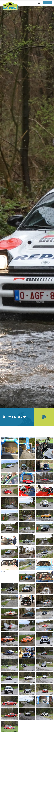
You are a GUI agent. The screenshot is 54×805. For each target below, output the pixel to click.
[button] (39, 3)
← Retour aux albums (6, 430)
